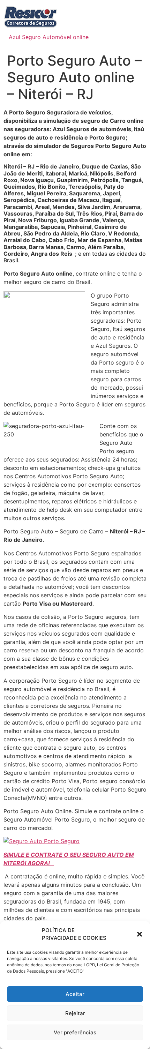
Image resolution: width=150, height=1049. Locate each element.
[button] (139, 934)
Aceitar (75, 994)
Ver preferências (75, 1032)
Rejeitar (75, 1013)
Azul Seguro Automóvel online (49, 36)
